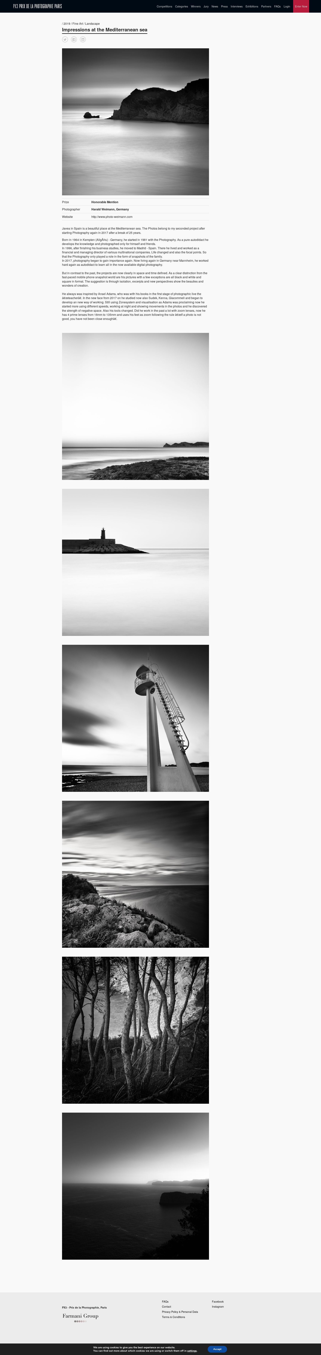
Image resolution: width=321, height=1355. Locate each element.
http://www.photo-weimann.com (111, 216)
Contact (166, 1306)
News (215, 6)
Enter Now (301, 6)
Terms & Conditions (173, 1317)
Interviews (237, 6)
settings (192, 1351)
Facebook (218, 1301)
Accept (217, 1349)
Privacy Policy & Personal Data (180, 1312)
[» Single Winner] (37, 6)
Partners (266, 6)
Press (224, 6)
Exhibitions (252, 6)
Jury (206, 6)
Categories (181, 6)
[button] (65, 39)
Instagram (218, 1306)
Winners (196, 6)
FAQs (277, 6)
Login (287, 6)
